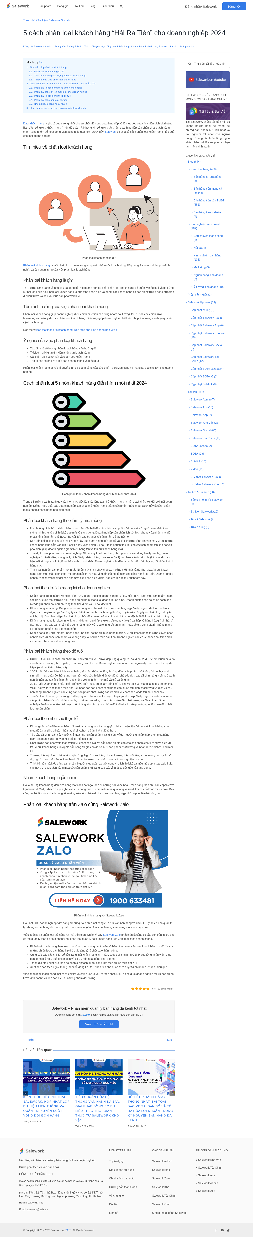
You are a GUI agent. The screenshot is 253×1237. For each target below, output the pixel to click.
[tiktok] (228, 1230)
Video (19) (197, 469)
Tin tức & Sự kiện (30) (201, 492)
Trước (30, 1039)
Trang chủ (29, 20)
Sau (169, 1039)
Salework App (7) (201, 415)
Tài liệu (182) (196, 392)
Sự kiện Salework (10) (204, 511)
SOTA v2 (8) (198, 453)
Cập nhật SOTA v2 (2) (204, 376)
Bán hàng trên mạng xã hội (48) (208, 190)
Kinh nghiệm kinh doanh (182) (205, 226)
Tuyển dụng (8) (200, 527)
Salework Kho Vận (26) (205, 422)
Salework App (206, 1190)
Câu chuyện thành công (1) (208, 237)
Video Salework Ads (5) (208, 476)
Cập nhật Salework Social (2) (207, 347)
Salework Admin (42, 46)
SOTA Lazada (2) (201, 445)
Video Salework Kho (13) (209, 484)
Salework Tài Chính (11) (205, 438)
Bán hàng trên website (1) (207, 214)
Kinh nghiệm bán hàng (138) (207, 257)
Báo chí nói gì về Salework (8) (207, 501)
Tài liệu (42, 20)
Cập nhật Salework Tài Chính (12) (205, 358)
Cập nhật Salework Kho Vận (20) (208, 335)
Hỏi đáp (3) (200, 247)
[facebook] (216, 1230)
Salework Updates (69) (202, 302)
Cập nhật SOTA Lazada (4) (207, 368)
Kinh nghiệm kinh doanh (144, 46)
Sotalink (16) (198, 461)
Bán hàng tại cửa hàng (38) (208, 178)
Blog (109, 46)
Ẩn (40, 62)
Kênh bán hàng (121, 46)
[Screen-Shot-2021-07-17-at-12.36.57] (208, 72)
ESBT (68, 1230)
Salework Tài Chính (210, 1167)
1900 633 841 (35, 1202)
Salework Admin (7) (203, 399)
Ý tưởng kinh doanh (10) (209, 286)
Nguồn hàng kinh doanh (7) (208, 277)
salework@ (33, 1209)
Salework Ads (206, 1175)
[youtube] (222, 1230)
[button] (121, 6)
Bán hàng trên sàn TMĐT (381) (209, 202)
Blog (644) (194, 161)
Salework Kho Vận (209, 1159)
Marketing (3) (202, 267)
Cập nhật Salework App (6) (207, 325)
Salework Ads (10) (202, 407)
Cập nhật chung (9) (202, 310)
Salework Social (59, 20)
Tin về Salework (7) (202, 519)
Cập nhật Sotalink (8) (204, 384)
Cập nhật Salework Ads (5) (207, 317)
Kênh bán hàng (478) (204, 169)
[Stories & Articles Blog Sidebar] (208, 104)
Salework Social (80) (203, 430)
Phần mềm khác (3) (200, 294)
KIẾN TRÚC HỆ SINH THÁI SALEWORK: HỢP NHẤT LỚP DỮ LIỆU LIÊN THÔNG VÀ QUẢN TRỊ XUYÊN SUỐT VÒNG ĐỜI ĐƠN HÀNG (46, 1106)
